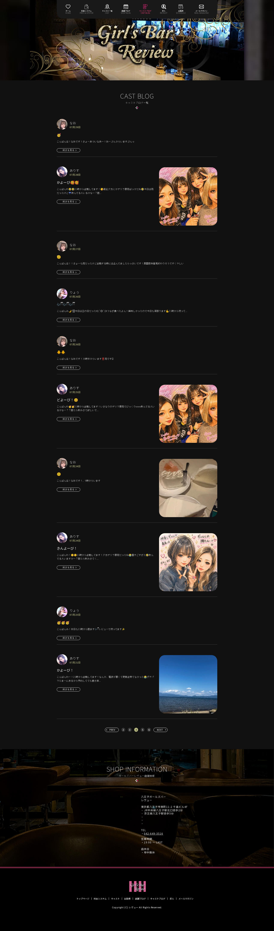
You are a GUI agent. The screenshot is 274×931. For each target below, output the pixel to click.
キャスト (115, 899)
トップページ (82, 899)
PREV (112, 729)
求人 (172, 899)
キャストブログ (157, 899)
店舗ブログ (140, 899)
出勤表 (127, 899)
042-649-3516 (153, 833)
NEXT (160, 729)
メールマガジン (186, 899)
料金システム (100, 899)
